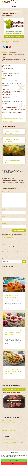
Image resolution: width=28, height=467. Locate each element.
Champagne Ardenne (14, 41)
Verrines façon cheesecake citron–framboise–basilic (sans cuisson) (13, 332)
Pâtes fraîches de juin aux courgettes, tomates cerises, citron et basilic (14, 371)
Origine (3, 41)
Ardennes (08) (5, 42)
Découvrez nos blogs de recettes (9, 430)
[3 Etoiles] (4, 52)
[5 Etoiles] (6, 52)
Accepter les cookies (14, 460)
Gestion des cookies (6, 444)
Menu (14, 6)
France (7, 41)
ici (10, 60)
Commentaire (5, 191)
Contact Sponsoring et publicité (8, 422)
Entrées (8, 39)
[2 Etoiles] (3, 52)
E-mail (3, 216)
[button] (26, 452)
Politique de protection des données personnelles (12, 442)
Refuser (14, 463)
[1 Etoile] (2, 52)
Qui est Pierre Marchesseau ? (8, 439)
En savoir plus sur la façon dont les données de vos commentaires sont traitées (13, 236)
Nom (3, 209)
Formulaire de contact (6, 420)
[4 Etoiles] (5, 52)
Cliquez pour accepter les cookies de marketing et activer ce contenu (14, 401)
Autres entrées (15, 39)
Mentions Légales (5, 440)
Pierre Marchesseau (16, 11)
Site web (4, 223)
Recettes (4, 39)
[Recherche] (24, 261)
